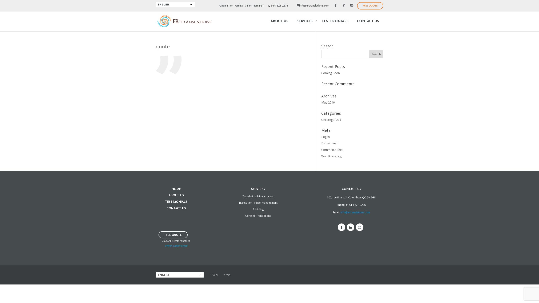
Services (305, 21)
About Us (279, 21)
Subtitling (258, 209)
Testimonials (335, 21)
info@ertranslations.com (355, 212)
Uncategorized (331, 120)
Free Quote (370, 5)
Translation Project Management (258, 203)
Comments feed (332, 150)
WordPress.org (331, 156)
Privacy (214, 275)
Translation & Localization (258, 196)
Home (176, 189)
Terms (226, 275)
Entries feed (329, 143)
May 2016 (328, 102)
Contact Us (368, 21)
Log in (325, 137)
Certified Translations (258, 216)
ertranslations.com (176, 246)
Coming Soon (330, 73)
